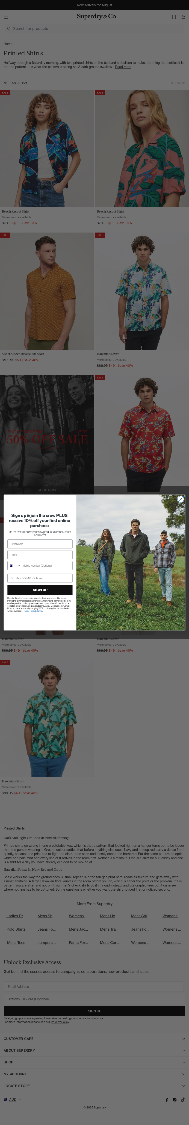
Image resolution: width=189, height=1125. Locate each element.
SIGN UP (40, 589)
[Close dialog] (180, 499)
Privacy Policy (29, 611)
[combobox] (14, 565)
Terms (39, 611)
